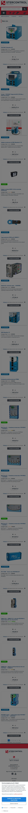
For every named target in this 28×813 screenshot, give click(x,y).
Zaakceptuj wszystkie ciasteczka (14, 799)
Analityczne (20, 807)
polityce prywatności (18, 794)
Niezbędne (5, 807)
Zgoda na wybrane (14, 803)
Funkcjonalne (13, 807)
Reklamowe (5, 810)
